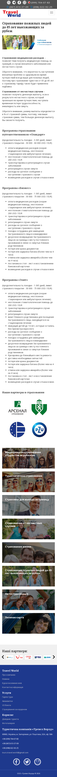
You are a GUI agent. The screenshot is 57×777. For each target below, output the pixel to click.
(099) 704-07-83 (40, 2)
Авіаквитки (7, 701)
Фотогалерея (8, 723)
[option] (9, 657)
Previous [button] (3, 657)
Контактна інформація (12, 687)
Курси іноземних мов (12, 683)
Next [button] (54, 657)
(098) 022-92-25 (42, 7)
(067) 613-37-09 (18, 7)
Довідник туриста (10, 719)
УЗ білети (6, 705)
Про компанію (8, 674)
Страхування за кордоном (14, 709)
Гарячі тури (7, 697)
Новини (5, 679)
